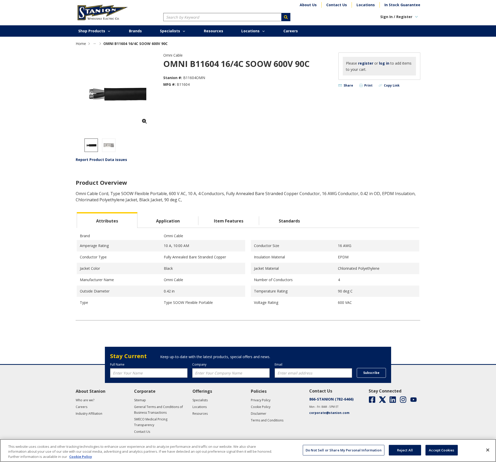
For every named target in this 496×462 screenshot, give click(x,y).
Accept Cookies (441, 450)
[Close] (487, 450)
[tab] (107, 220)
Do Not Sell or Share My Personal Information (344, 450)
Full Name (117, 364)
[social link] (372, 399)
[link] (95, 43)
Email (278, 364)
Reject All (405, 450)
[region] (248, 450)
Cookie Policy (80, 456)
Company (199, 364)
